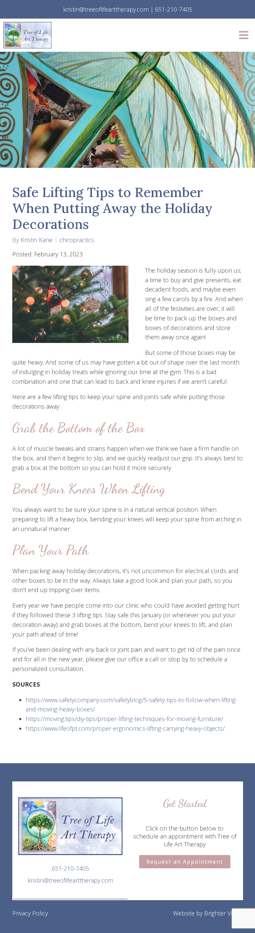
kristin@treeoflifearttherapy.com (70, 880)
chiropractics (76, 240)
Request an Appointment (184, 861)
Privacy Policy (30, 913)
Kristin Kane (36, 240)
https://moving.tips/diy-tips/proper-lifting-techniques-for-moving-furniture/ (124, 719)
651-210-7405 (70, 868)
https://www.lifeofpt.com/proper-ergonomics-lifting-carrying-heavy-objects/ (125, 728)
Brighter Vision (223, 913)
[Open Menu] (243, 35)
